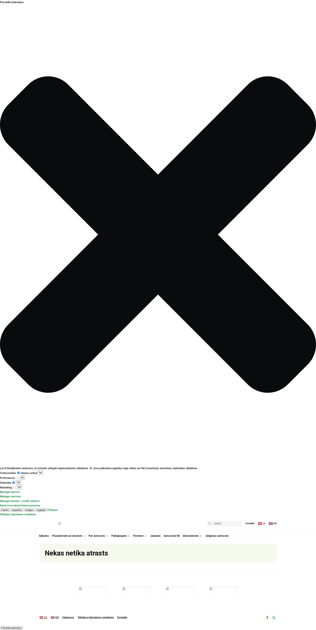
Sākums (44, 535)
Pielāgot (29, 510)
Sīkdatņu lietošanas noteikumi (18, 514)
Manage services (10, 496)
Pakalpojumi (119, 535)
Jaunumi (155, 535)
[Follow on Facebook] (267, 617)
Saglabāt (41, 510)
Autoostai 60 (172, 535)
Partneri (138, 535)
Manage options (10, 492)
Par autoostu (97, 535)
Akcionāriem (191, 535)
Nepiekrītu (17, 510)
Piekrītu (5, 510)
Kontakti (250, 523)
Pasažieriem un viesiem (67, 535)
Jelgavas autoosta (216, 535)
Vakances (68, 617)
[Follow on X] (273, 617)
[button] (158, 235)
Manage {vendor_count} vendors (20, 501)
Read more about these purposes (20, 505)
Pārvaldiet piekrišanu (11, 628)
